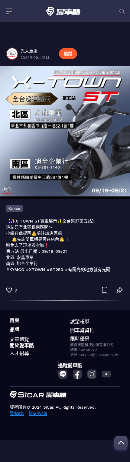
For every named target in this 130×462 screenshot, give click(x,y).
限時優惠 (79, 339)
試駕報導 (79, 322)
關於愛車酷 (22, 345)
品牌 (14, 329)
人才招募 (19, 353)
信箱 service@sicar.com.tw (94, 355)
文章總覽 (19, 339)
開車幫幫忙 (82, 330)
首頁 (14, 320)
